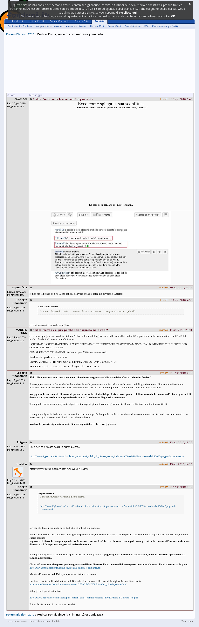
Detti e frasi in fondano (20, 26)
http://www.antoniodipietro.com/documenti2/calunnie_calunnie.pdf (65, 567)
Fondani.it (17, 21)
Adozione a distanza (75, 26)
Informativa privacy (40, 620)
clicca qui (130, 12)
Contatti (56, 620)
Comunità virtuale (59, 21)
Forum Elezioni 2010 (20, 34)
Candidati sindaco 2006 (136, 26)
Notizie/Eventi (36, 21)
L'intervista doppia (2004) (165, 26)
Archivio (100, 21)
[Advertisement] (99, 64)
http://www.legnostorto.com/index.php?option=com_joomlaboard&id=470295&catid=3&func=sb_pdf (84, 597)
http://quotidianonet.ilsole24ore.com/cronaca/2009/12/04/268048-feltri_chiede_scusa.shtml (78, 584)
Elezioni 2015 (97, 26)
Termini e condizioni (17, 620)
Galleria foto (82, 21)
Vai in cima (187, 620)
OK (173, 16)
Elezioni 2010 (114, 26)
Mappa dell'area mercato (49, 26)
